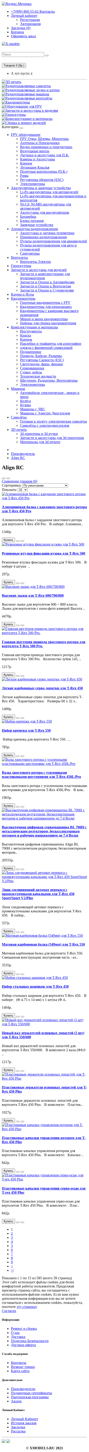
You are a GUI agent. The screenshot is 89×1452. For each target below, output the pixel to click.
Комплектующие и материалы (34, 327)
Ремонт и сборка (24, 1328)
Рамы (24, 176)
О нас (15, 1333)
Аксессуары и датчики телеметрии (47, 233)
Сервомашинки (32, 368)
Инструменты (31, 331)
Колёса (25, 401)
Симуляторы (30, 253)
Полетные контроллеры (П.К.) (43, 171)
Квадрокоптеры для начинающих (46, 307)
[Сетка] (8, 478)
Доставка (18, 1337)
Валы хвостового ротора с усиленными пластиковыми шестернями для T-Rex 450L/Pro (41, 775)
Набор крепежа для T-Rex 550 (26, 730)
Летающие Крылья (34, 167)
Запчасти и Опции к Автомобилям (47, 282)
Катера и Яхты (22, 294)
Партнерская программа (30, 1397)
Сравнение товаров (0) (19, 481)
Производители (23, 1389)
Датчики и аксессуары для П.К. (44, 155)
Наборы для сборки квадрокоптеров (48, 323)
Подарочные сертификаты (31, 1393)
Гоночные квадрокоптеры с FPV (45, 303)
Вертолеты (19, 257)
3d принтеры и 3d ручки (39, 434)
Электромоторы (32, 184)
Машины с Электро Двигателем (45, 413)
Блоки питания (32, 221)
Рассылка (18, 1431)
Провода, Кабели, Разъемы (41, 356)
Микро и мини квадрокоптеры (44, 319)
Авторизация (30, 24)
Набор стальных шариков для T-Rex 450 (35, 986)
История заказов (24, 1423)
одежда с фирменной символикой (46, 348)
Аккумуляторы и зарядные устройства (41, 188)
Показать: (9, 490)
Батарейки (28, 216)
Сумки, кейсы (31, 372)
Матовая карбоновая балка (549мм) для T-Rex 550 (43, 944)
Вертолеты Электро (35, 262)
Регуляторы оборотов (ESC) (41, 180)
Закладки (18, 1427)
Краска (25, 335)
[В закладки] (18, 541)
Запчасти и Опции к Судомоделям (47, 290)
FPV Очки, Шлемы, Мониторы (44, 139)
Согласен (9, 1311)
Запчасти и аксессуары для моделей (39, 270)
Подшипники (30, 352)
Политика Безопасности (30, 1341)
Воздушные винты (34, 151)
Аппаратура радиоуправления (34, 229)
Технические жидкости (38, 376)
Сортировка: (11, 485)
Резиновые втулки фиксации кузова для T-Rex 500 (43, 553)
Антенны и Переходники (40, 143)
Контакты (33, 11)
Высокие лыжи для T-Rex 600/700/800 (33, 595)
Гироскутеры (21, 266)
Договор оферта (23, 1345)
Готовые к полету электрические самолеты (53, 421)
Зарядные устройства (36, 225)
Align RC (18, 458)
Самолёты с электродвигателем (44, 425)
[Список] (3, 478)
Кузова (25, 405)
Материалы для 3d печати (40, 442)
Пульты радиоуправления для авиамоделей (53, 241)
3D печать (19, 430)
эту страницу (27, 1307)
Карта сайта (20, 1371)
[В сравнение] (22, 541)
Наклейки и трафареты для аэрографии (50, 343)
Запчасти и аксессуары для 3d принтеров (52, 438)
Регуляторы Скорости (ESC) (42, 360)
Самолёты (19, 417)
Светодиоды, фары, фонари (41, 364)
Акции (16, 1401)
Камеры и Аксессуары (37, 159)
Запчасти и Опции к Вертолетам (45, 286)
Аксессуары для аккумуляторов (44, 212)
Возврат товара (23, 1367)
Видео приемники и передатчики (46, 147)
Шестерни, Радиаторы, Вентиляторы (49, 380)
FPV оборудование (25, 135)
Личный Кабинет (24, 1419)
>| (12, 1270)
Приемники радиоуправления (43, 237)
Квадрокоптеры (23, 298)
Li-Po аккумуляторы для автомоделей (49, 192)
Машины (18, 389)
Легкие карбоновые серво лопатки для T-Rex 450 (42, 688)
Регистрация (30, 20)
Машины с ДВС (32, 409)
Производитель (23, 454)
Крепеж (26, 163)
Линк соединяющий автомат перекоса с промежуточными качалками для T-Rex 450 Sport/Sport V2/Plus (38, 894)
